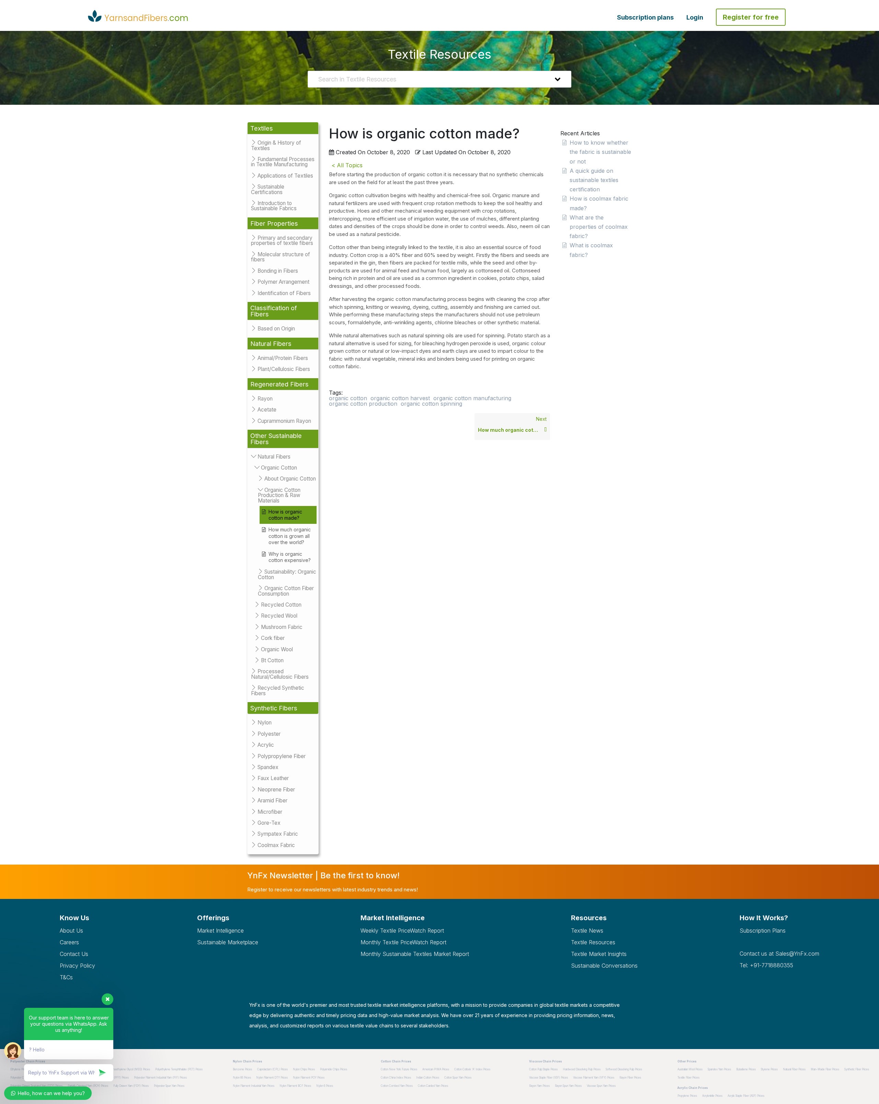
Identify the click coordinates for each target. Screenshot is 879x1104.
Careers (69, 942)
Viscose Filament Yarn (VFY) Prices (593, 1077)
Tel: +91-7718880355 (766, 965)
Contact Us (74, 953)
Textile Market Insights (599, 953)
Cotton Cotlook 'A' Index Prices (472, 1069)
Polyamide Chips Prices (333, 1069)
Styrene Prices (769, 1069)
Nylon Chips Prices (304, 1069)
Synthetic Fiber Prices (856, 1069)
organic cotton (348, 398)
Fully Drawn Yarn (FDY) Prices (131, 1086)
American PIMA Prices (435, 1069)
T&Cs (66, 977)
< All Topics (347, 165)
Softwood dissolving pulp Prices (624, 1069)
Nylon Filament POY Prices (308, 1077)
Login (694, 17)
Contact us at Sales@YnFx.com (779, 953)
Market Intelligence (220, 930)
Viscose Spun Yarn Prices (601, 1086)
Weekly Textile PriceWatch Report (402, 930)
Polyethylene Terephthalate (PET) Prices (179, 1069)
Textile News (587, 930)
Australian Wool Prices (690, 1069)
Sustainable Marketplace (227, 942)
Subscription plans (645, 17)
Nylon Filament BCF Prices (295, 1086)
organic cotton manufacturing (472, 398)
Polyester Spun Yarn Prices (169, 1086)
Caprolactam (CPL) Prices (272, 1069)
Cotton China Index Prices (396, 1077)
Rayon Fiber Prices (630, 1077)
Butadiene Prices (746, 1069)
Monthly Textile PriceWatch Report (403, 942)
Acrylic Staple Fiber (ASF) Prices (746, 1095)
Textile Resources (593, 942)
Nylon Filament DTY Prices (272, 1077)
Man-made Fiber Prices (825, 1069)
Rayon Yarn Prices (539, 1086)
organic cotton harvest (400, 398)
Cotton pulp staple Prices (543, 1069)
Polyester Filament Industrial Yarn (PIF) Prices (160, 1077)
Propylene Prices (687, 1095)
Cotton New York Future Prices (399, 1069)
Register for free (751, 17)
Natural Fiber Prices (794, 1069)
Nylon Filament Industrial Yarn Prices (253, 1086)
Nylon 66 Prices (242, 1077)
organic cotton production (363, 403)
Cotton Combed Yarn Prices (397, 1086)
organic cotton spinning (431, 403)
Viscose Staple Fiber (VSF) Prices (548, 1077)
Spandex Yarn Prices (719, 1069)
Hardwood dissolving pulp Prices (582, 1069)
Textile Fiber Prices (688, 1077)
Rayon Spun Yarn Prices (568, 1086)
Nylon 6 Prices (324, 1086)
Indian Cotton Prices (427, 1077)
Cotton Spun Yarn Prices (457, 1077)
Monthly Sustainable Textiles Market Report (415, 953)
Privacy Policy (77, 965)
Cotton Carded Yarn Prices (433, 1086)
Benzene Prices (242, 1069)
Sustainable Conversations (604, 965)
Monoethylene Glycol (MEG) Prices (129, 1069)
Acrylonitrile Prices (712, 1095)
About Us (71, 930)
